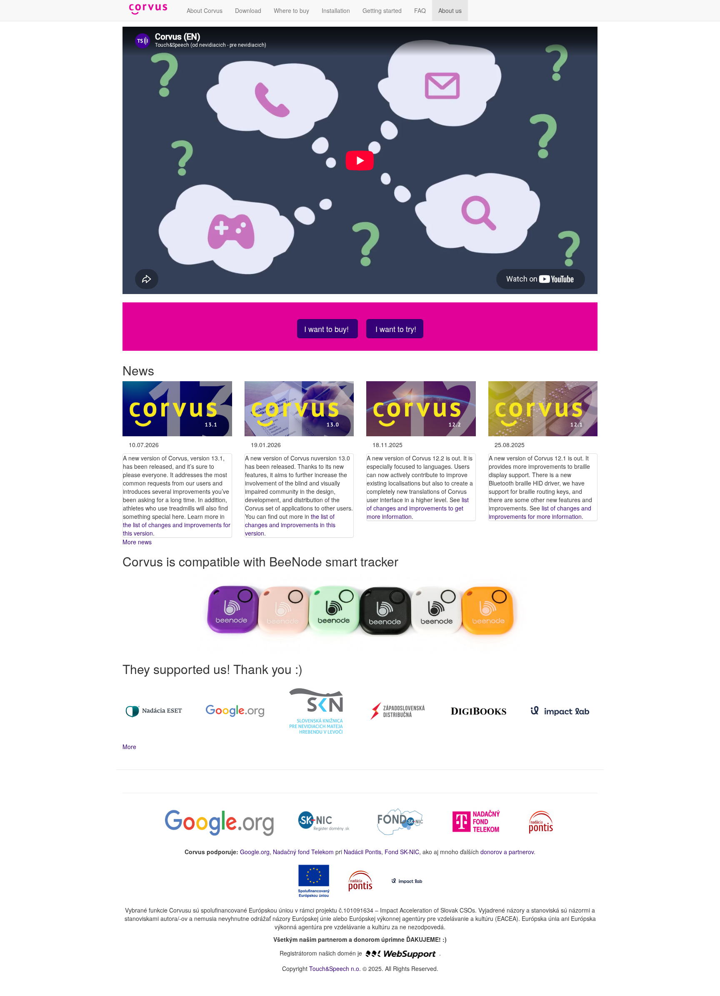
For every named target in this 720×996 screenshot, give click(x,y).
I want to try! (394, 328)
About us (450, 10)
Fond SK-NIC (402, 852)
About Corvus (204, 10)
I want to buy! (327, 328)
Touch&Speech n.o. (335, 968)
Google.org (255, 852)
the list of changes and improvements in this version (290, 524)
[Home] (151, 9)
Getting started (382, 10)
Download (248, 10)
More (129, 746)
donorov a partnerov (507, 852)
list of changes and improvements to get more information (418, 508)
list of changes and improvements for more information (540, 512)
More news (137, 542)
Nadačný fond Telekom (303, 852)
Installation (336, 10)
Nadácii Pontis (362, 852)
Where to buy (291, 10)
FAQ (420, 10)
